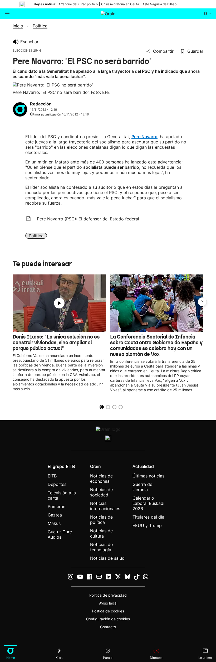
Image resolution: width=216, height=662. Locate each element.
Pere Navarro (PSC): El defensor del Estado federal (88, 218)
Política (36, 235)
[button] (202, 301)
